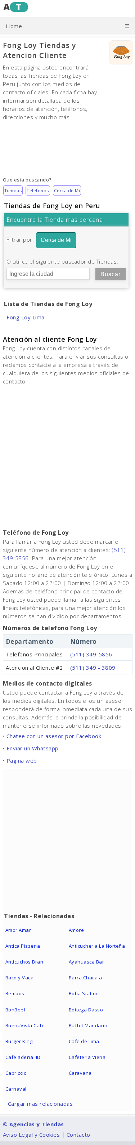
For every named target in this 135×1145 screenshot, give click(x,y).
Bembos (14, 993)
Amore (76, 930)
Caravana (80, 1073)
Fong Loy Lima (25, 317)
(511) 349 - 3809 (93, 667)
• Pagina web (20, 760)
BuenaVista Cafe (25, 1025)
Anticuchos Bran (24, 961)
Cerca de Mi (67, 191)
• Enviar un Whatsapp (31, 748)
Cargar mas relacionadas (40, 1103)
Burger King (19, 1041)
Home (14, 26)
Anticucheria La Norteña (97, 946)
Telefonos (38, 191)
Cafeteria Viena (87, 1057)
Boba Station (84, 993)
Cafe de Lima (84, 1041)
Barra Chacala (85, 977)
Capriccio (16, 1073)
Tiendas (13, 191)
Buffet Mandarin (88, 1025)
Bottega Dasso (86, 1009)
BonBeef (15, 1009)
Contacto (78, 1134)
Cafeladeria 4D (23, 1057)
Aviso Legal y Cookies (31, 1134)
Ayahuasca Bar (86, 961)
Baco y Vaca (19, 977)
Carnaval (16, 1089)
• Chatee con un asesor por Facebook (52, 736)
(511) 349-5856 (91, 654)
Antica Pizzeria (22, 946)
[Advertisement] (67, 146)
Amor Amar (18, 930)
